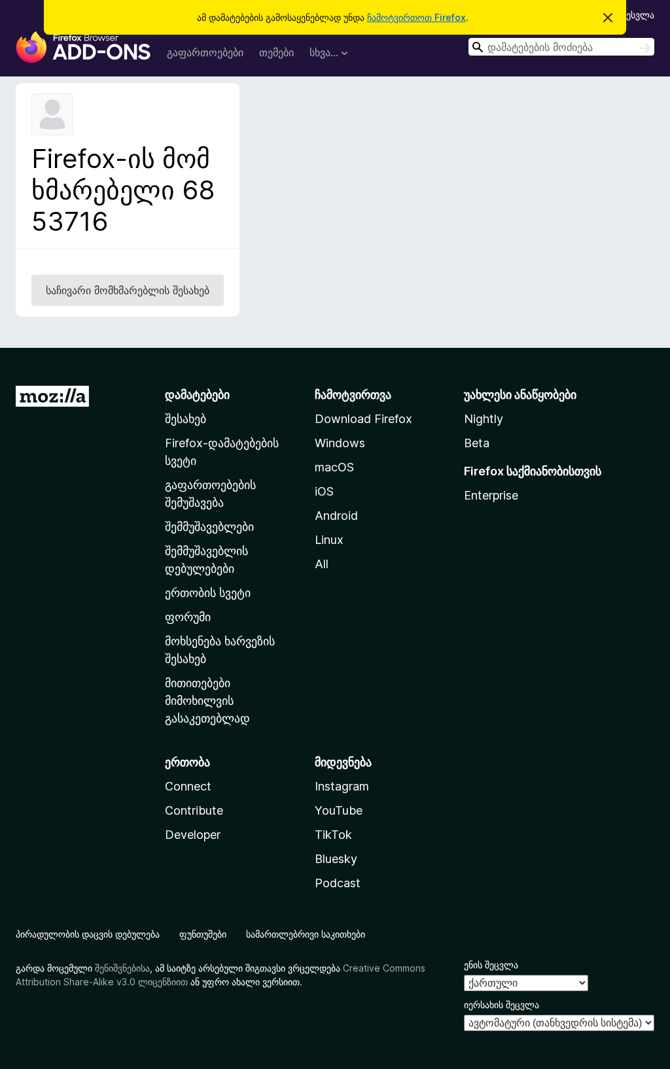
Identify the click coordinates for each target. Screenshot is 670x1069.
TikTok (333, 834)
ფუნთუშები (202, 934)
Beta (476, 443)
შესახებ (185, 419)
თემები (276, 52)
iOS (324, 491)
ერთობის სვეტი (208, 593)
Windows (340, 443)
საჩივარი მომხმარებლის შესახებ (127, 290)
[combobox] (561, 47)
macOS (334, 467)
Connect (188, 786)
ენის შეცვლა (491, 964)
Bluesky (336, 859)
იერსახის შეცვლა (501, 1004)
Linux (329, 540)
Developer (192, 834)
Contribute (194, 810)
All (321, 564)
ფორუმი (188, 617)
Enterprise (491, 495)
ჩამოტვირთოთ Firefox (416, 17)
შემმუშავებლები (209, 527)
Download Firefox (363, 419)
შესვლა (638, 14)
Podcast (338, 883)
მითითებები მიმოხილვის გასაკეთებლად (207, 700)
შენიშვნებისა (122, 968)
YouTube (338, 810)
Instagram (342, 786)
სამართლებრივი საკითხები (305, 934)
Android (336, 515)
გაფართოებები (205, 52)
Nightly (483, 419)
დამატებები (197, 394)
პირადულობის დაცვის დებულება (88, 934)
